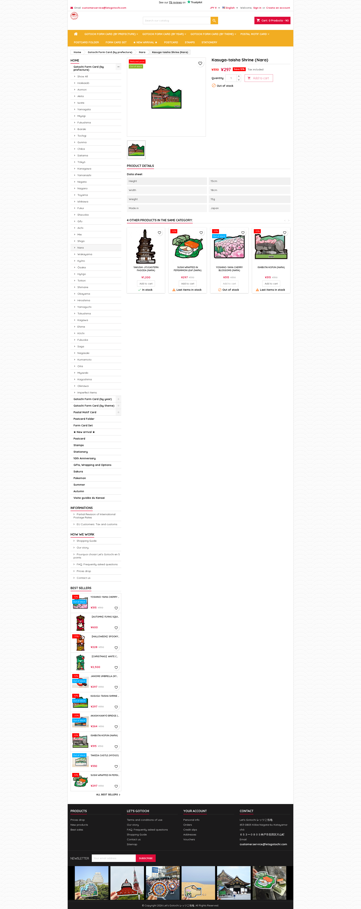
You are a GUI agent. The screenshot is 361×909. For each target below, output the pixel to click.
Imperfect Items (87, 392)
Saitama (82, 155)
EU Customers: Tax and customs (96, 524)
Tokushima (84, 313)
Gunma (81, 142)
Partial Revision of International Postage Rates (94, 516)
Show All (82, 76)
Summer (79, 484)
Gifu (79, 221)
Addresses (189, 834)
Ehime (81, 326)
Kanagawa (84, 168)
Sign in (257, 7)
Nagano (82, 188)
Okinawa (83, 386)
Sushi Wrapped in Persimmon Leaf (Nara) (105, 775)
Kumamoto (84, 359)
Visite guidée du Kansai (89, 498)
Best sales (77, 829)
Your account (195, 811)
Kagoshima (84, 379)
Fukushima (84, 122)
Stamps (190, 42)
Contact (246, 811)
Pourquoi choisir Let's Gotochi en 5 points (97, 556)
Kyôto (81, 260)
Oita (80, 366)
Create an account (278, 7)
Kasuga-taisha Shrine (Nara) (105, 696)
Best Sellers (81, 588)
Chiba (81, 149)
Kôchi (80, 333)
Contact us (83, 578)
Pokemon (80, 478)
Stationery (209, 42)
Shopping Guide (86, 540)
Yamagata (84, 109)
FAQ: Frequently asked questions (97, 564)
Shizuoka (83, 214)
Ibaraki (81, 129)
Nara (80, 247)
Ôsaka (81, 267)
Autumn (79, 491)
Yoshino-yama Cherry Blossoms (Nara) (105, 597)
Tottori (81, 280)
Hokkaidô (83, 83)
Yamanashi (84, 175)
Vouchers (189, 839)
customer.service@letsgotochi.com (104, 7)
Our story (82, 547)
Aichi (80, 228)
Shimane (82, 287)
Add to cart (258, 78)
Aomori (81, 89)
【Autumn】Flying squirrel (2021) (105, 617)
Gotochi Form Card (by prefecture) (110, 34)
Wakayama (84, 254)
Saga (80, 346)
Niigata (81, 181)
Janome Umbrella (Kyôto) (105, 676)
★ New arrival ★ (145, 42)
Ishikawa (82, 201)
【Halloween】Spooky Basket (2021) (105, 636)
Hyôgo (81, 274)
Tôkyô (81, 162)
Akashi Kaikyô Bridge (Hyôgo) (105, 716)
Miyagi (81, 116)
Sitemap (132, 844)
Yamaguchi (84, 307)
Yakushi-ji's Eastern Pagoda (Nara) (146, 269)
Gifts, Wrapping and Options (92, 465)
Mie (79, 234)
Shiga (80, 241)
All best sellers (108, 794)
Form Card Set (116, 42)
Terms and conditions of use (144, 820)
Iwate (80, 102)
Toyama (82, 195)
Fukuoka (82, 340)
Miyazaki (82, 372)
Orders (187, 824)
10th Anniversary (85, 458)
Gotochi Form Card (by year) (163, 34)
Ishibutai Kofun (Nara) (104, 735)
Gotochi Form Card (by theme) (212, 34)
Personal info (191, 820)
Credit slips (190, 829)
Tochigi (81, 135)
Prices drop (83, 571)
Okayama (83, 293)
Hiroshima (83, 300)
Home (75, 60)
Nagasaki (83, 353)
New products (79, 824)
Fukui (80, 208)
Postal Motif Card (253, 34)
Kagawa (82, 320)
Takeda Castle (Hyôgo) (105, 755)
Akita (80, 96)
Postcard (171, 42)
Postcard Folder (86, 42)
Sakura (78, 471)
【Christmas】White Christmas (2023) (105, 656)
